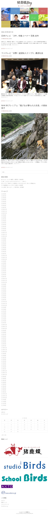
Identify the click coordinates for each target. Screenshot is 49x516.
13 (44, 424)
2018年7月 (3, 380)
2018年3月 (3, 388)
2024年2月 (3, 251)
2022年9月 (3, 284)
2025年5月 (3, 222)
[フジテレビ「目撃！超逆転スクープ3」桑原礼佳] (24, 92)
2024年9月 (3, 238)
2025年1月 (3, 230)
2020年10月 (4, 328)
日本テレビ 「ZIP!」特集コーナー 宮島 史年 (20, 35)
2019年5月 (3, 361)
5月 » (5, 435)
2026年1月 (3, 207)
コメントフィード (5, 504)
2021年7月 (3, 311)
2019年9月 (3, 353)
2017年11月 (4, 395)
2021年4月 (3, 317)
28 (4, 431)
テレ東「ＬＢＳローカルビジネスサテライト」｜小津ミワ (13, 181)
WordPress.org (4, 506)
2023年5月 (3, 268)
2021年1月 (3, 322)
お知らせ (3, 412)
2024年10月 (4, 236)
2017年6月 (3, 405)
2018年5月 (3, 384)
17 (24, 427)
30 (17, 431)
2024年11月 (4, 234)
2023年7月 (3, 265)
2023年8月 (3, 263)
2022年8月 (3, 286)
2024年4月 (3, 247)
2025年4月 (3, 224)
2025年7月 (3, 218)
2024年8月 (3, 240)
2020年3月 (3, 342)
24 (24, 429)
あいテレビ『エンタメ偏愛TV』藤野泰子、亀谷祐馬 (12, 179)
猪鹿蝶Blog (24, 3)
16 (17, 427)
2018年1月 (3, 391)
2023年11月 (4, 257)
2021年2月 (3, 320)
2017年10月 (4, 397)
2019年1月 (3, 368)
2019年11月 (4, 349)
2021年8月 (3, 309)
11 (31, 424)
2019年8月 (3, 355)
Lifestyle (17, 513)
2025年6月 (3, 220)
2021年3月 (3, 318)
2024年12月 (4, 232)
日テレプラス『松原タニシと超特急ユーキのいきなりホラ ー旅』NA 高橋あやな (18, 183)
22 (11, 429)
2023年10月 (4, 259)
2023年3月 (3, 272)
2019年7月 (3, 357)
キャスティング (9, 48)
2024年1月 (3, 253)
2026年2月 (3, 205)
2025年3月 (3, 226)
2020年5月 (3, 338)
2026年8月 (3, 194)
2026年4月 (3, 201)
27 (44, 429)
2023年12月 (4, 255)
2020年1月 (3, 345)
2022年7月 (3, 288)
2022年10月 (4, 282)
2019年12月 (4, 347)
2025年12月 (4, 209)
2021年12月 (4, 301)
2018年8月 (3, 378)
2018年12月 (4, 370)
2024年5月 (3, 245)
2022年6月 (3, 290)
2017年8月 (3, 401)
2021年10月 (4, 305)
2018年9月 (3, 376)
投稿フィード (4, 502)
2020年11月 (4, 326)
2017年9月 (3, 399)
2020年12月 (4, 324)
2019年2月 (3, 366)
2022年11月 (4, 280)
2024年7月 (3, 242)
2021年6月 (3, 313)
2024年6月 (3, 243)
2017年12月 (4, 393)
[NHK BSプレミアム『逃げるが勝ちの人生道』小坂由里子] (24, 159)
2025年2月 (3, 228)
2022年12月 (4, 278)
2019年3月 (3, 365)
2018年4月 (3, 386)
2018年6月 (3, 382)
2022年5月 (3, 292)
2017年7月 (3, 403)
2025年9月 (3, 215)
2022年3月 (3, 295)
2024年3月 (3, 249)
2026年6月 (3, 197)
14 (4, 427)
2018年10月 (4, 374)
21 (4, 429)
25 (31, 429)
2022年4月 (3, 293)
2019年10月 (4, 351)
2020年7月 (3, 334)
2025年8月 (3, 217)
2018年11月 (4, 372)
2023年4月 (3, 270)
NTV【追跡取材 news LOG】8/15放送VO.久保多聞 (12, 185)
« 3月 (2, 435)
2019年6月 (3, 359)
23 (17, 429)
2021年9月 (3, 307)
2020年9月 (3, 330)
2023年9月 (3, 261)
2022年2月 (3, 297)
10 (24, 424)
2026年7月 (3, 195)
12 (37, 424)
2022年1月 (3, 299)
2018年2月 (3, 390)
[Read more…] (15, 44)
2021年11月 (4, 303)
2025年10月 (4, 213)
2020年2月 (3, 343)
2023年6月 (3, 267)
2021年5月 (3, 315)
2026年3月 (3, 203)
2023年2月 (3, 274)
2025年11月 (4, 211)
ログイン (3, 500)
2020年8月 (3, 332)
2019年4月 (3, 363)
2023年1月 (3, 276)
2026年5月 (3, 199)
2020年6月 (3, 336)
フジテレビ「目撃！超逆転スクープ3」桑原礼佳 (22, 53)
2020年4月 (3, 340)
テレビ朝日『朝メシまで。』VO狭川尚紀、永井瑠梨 (12, 187)
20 (44, 427)
